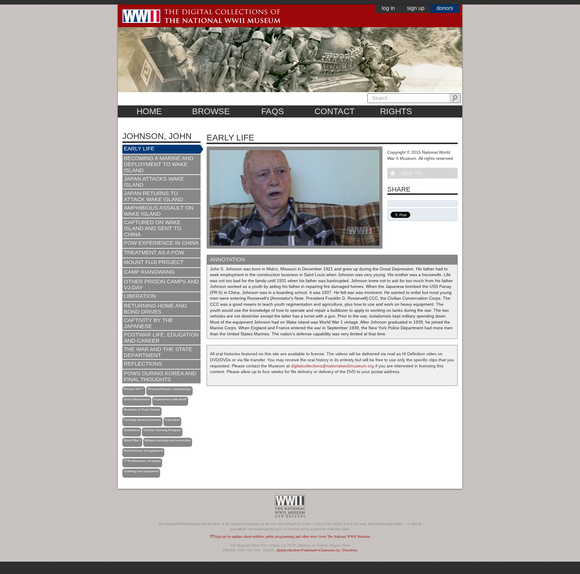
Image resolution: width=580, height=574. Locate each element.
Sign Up (415, 8)
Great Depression (137, 399)
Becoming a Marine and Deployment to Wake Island (158, 164)
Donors (445, 8)
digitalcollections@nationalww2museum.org (332, 365)
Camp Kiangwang (149, 272)
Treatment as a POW (154, 253)
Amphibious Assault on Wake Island (158, 211)
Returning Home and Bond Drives (155, 309)
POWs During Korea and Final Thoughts (160, 376)
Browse (211, 111)
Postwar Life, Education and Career (161, 338)
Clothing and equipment (141, 471)
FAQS (272, 111)
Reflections (143, 364)
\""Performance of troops (142, 461)
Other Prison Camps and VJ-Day (161, 285)
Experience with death (170, 399)
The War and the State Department (158, 352)
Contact (334, 111)
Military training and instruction (168, 440)
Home (149, 111)
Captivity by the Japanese (148, 323)
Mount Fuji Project (154, 262)
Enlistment (132, 430)
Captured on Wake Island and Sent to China (152, 228)
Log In (388, 8)
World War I (132, 440)
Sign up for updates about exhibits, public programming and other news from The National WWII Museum (292, 536)
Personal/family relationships (169, 389)
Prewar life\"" (134, 389)
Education (172, 419)
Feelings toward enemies (142, 419)
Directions (350, 549)
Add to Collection (408, 174)
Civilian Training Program (162, 430)
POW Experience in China (161, 243)
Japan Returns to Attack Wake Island (153, 196)
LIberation (140, 296)
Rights (396, 111)
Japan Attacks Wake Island (154, 182)
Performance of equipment (143, 450)
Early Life (139, 149)
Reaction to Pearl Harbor (142, 409)
